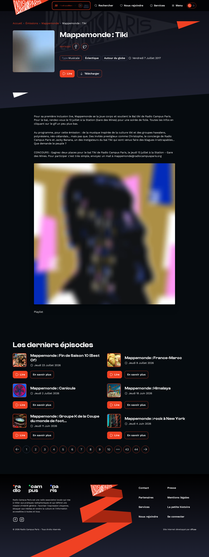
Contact (144, 487)
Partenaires (146, 497)
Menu (179, 5)
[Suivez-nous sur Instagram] (21, 520)
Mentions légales (178, 497)
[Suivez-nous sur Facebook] (15, 520)
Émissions (31, 23)
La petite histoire (178, 507)
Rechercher (105, 5)
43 (127, 449)
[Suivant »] (145, 449)
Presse (171, 487)
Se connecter (175, 516)
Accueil (17, 23)
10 (108, 449)
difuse (193, 529)
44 (136, 449)
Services (159, 5)
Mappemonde (50, 23)
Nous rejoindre (133, 5)
